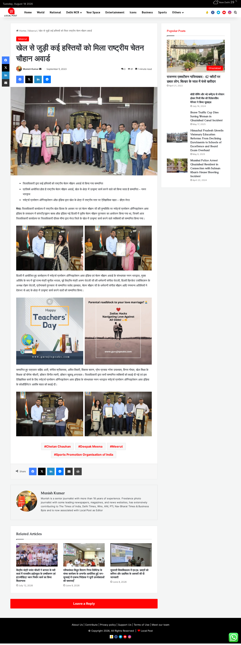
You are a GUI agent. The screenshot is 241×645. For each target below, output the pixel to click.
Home (28, 12)
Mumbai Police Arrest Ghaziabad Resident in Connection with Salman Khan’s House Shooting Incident (205, 168)
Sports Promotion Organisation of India (84, 454)
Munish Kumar (31, 69)
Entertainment (114, 12)
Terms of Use (141, 624)
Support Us (124, 624)
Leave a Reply (84, 603)
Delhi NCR (72, 12)
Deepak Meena (91, 446)
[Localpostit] (10, 12)
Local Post (147, 630)
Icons (133, 12)
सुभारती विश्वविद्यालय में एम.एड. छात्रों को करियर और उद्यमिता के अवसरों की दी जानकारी (129, 573)
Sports (162, 12)
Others (176, 12)
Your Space (93, 12)
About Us (77, 624)
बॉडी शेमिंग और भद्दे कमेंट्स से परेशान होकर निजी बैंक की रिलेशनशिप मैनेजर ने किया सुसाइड (207, 98)
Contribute (91, 624)
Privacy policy (108, 624)
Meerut (32, 30)
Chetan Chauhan (58, 446)
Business (147, 12)
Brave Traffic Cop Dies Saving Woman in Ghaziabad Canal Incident (206, 116)
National (55, 12)
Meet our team (160, 624)
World (40, 12)
